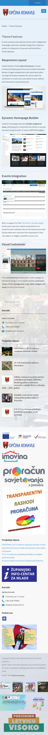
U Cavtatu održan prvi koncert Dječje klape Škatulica (22, 560)
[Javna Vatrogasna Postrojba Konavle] (18, 687)
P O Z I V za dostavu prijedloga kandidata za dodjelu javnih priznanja (27, 412)
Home (4, 26)
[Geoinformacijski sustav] (43, 687)
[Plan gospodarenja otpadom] (28, 637)
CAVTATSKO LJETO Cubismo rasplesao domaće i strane (26, 349)
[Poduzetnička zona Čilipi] (30, 687)
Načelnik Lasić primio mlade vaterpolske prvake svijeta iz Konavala (26, 398)
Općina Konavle (18, 675)
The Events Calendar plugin (32, 223)
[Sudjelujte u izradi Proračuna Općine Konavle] (5, 685)
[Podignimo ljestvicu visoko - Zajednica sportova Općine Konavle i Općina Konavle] (24, 723)
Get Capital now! (12, 302)
